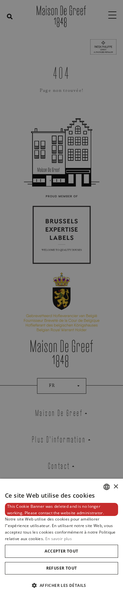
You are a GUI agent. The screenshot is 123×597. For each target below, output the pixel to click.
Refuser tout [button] (61, 568)
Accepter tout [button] (61, 551)
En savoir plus (58, 538)
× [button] (115, 486)
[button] (61, 585)
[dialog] (61, 538)
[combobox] (106, 487)
